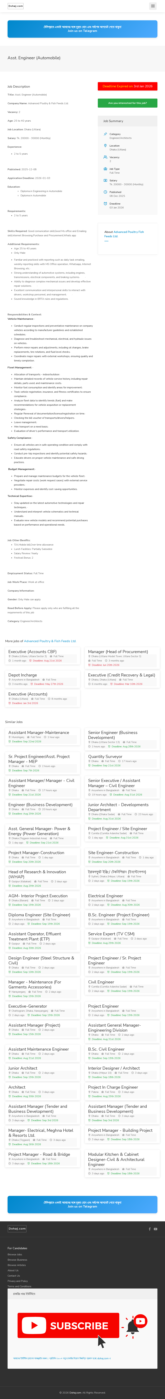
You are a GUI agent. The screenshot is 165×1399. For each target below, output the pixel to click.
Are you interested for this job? (127, 103)
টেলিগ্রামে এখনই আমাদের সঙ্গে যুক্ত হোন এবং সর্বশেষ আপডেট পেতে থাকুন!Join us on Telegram (82, 29)
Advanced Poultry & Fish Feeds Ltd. (50, 641)
